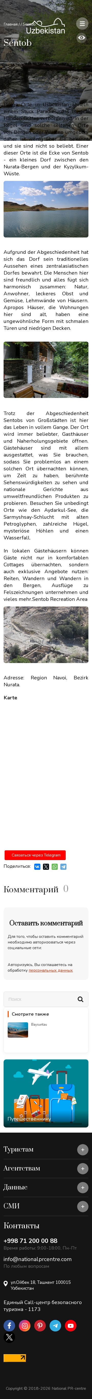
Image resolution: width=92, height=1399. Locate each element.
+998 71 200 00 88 (30, 1241)
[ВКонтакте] (37, 867)
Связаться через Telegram (36, 855)
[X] (46, 867)
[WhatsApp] (55, 867)
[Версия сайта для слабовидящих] (81, 38)
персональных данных (51, 970)
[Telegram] (63, 867)
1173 (34, 1309)
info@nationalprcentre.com (38, 1259)
